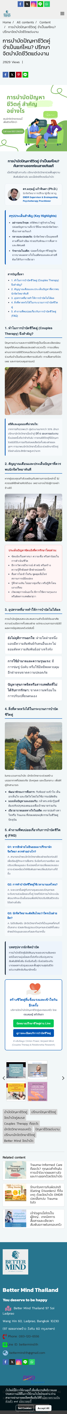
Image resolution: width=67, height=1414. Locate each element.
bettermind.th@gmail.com (27, 1352)
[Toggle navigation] (62, 14)
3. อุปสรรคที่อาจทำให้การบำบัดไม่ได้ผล (32, 298)
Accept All (43, 1408)
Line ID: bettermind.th (22, 1344)
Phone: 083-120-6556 (24, 1336)
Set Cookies (24, 1408)
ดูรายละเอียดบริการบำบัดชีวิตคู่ (33, 1033)
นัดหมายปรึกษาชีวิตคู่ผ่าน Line (33, 1023)
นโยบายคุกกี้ (25, 1401)
